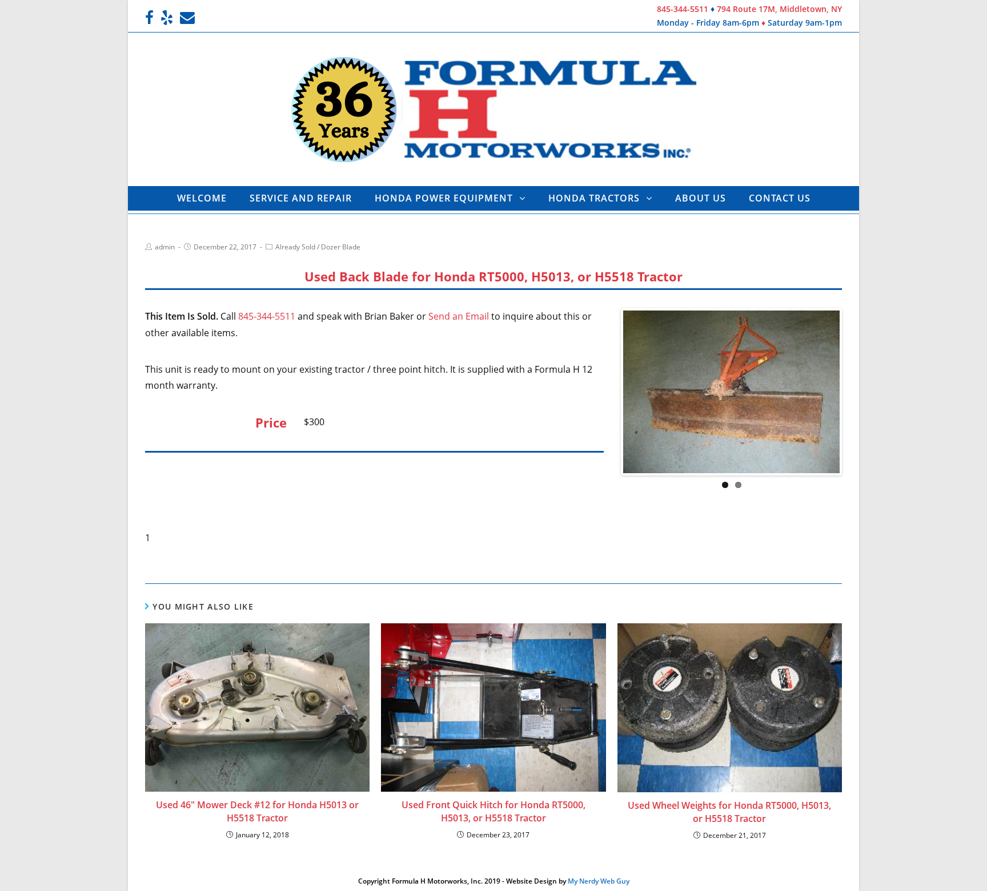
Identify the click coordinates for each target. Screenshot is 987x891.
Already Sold (295, 247)
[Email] (187, 17)
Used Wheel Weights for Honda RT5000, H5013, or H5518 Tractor (729, 811)
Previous (606, 391)
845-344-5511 (682, 8)
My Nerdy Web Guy (598, 881)
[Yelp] (166, 17)
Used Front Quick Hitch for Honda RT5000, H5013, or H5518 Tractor (493, 811)
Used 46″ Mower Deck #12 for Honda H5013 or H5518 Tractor (257, 811)
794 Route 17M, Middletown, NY (779, 8)
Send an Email (458, 316)
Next (856, 391)
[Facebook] (151, 17)
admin (165, 247)
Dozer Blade (340, 247)
